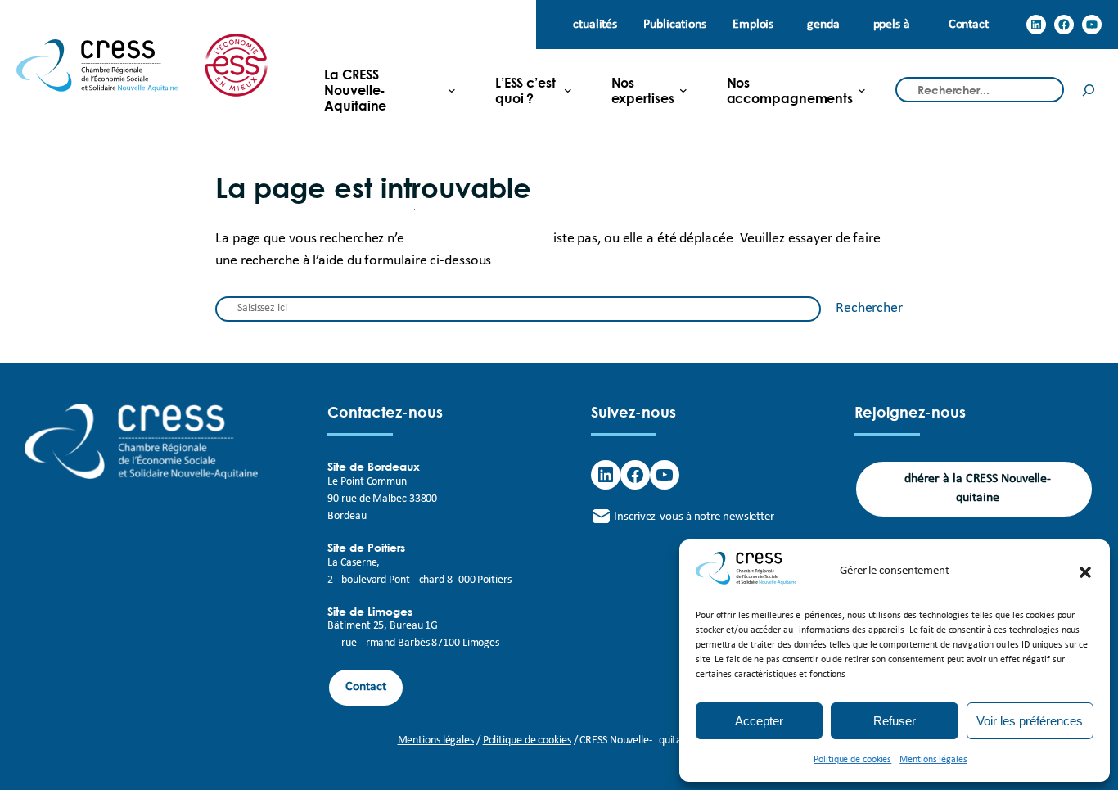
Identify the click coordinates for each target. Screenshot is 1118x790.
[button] (1085, 572)
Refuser (894, 721)
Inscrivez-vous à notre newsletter (692, 517)
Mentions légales (933, 760)
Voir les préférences (1029, 721)
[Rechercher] (1088, 89)
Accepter (759, 721)
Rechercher (869, 308)
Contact (365, 686)
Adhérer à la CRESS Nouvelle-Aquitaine (974, 488)
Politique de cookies (852, 760)
